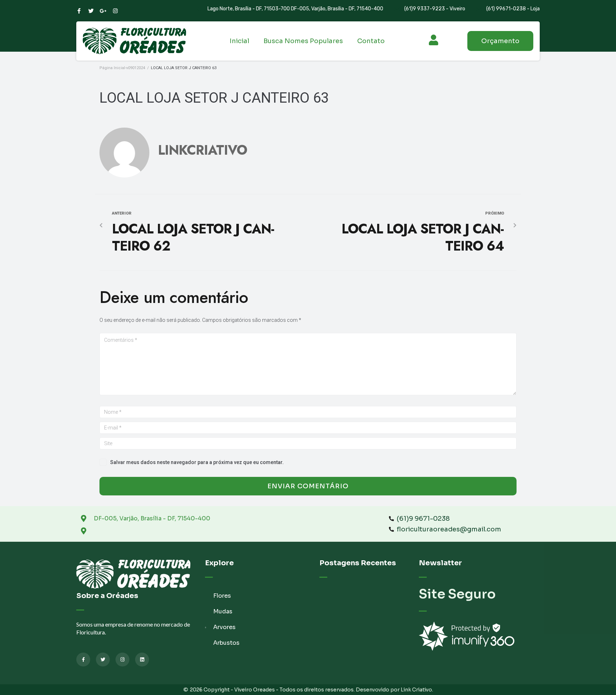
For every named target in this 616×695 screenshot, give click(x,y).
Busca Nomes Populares (303, 41)
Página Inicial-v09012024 (122, 68)
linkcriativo (202, 150)
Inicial (239, 41)
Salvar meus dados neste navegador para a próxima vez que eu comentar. (197, 462)
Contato (371, 41)
